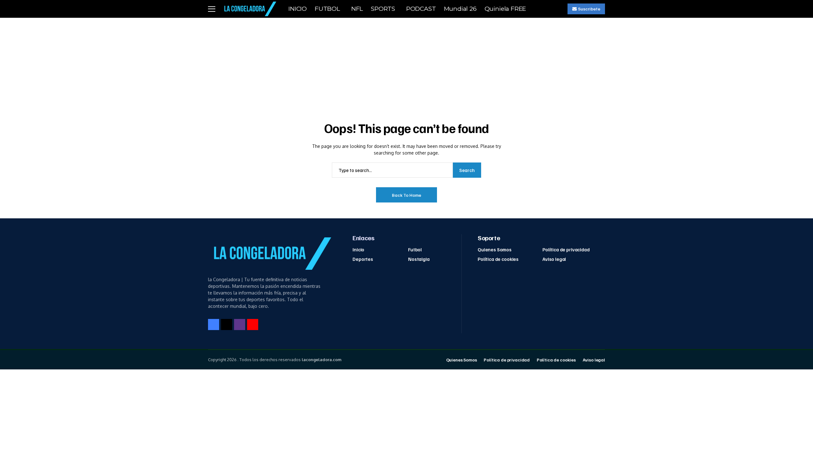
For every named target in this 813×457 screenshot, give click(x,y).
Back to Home (406, 195)
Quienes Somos (495, 249)
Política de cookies (498, 259)
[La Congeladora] (249, 9)
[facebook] (213, 324)
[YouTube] (252, 324)
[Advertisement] (406, 65)
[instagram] (239, 324)
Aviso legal (554, 259)
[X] (226, 324)
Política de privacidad (566, 249)
